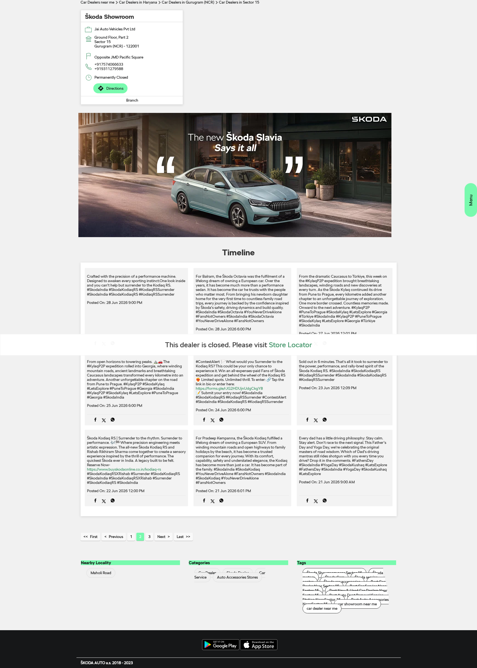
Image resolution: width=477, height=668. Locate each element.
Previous (116, 536)
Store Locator (290, 344)
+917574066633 (108, 64)
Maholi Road (101, 573)
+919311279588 (108, 69)
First (93, 536)
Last (180, 536)
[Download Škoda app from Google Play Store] (220, 645)
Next (161, 536)
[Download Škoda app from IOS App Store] (258, 645)
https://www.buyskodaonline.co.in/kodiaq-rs (124, 469)
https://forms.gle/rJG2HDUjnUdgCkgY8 (229, 388)
